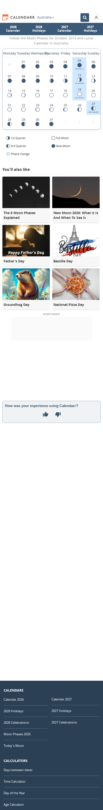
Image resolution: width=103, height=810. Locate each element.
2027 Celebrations (64, 722)
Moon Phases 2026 (17, 734)
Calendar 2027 (62, 699)
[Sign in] (96, 17)
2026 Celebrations (16, 722)
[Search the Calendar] (84, 17)
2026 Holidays (39, 29)
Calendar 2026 (14, 699)
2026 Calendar (13, 29)
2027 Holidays (90, 29)
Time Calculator (15, 781)
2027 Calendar (64, 29)
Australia (44, 17)
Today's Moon (14, 745)
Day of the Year (14, 793)
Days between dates (18, 770)
